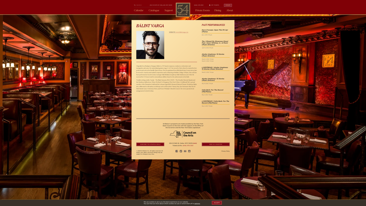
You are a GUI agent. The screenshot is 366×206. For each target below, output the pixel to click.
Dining (217, 10)
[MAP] (195, 143)
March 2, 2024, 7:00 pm (208, 59)
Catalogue (154, 10)
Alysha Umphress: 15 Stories (213, 54)
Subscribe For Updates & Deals (150, 144)
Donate (228, 5)
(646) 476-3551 (198, 5)
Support (169, 10)
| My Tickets (214, 5)
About (229, 10)
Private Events (202, 10)
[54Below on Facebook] (177, 152)
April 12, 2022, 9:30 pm (207, 48)
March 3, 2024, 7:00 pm (208, 61)
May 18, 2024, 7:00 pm (207, 83)
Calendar (138, 10)
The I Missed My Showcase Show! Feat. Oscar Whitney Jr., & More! (215, 42)
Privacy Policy (226, 151)
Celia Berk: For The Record (212, 90)
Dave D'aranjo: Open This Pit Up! (215, 30)
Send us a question (215, 144)
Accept (217, 203)
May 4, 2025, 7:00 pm (207, 95)
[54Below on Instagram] (185, 152)
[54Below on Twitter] (181, 152)
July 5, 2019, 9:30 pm (207, 35)
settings (197, 203)
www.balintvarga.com (178, 32)
